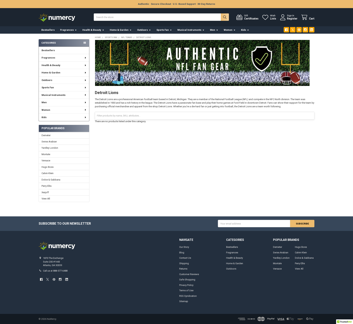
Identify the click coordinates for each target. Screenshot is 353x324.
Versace (46, 160)
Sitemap (183, 301)
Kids (243, 30)
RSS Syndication (188, 296)
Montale (46, 154)
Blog (181, 252)
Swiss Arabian (49, 141)
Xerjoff (45, 192)
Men (212, 30)
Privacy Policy (186, 285)
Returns (183, 268)
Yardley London (50, 147)
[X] (292, 29)
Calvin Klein (48, 173)
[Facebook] (286, 29)
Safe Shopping (187, 279)
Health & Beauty (91, 30)
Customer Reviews (189, 274)
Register (292, 18)
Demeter (46, 135)
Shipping (184, 263)
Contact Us (185, 257)
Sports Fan (162, 30)
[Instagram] (305, 29)
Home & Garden (119, 30)
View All (46, 198)
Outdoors (142, 30)
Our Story (184, 247)
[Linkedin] (311, 29)
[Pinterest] (299, 29)
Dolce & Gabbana (51, 179)
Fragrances (67, 30)
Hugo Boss (48, 167)
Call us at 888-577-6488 (55, 270)
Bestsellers (48, 30)
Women (228, 30)
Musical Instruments (189, 30)
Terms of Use (186, 290)
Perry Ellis (46, 186)
